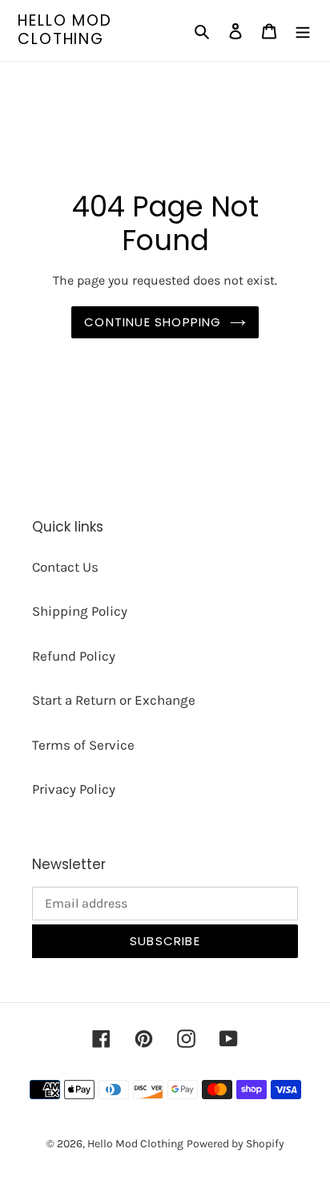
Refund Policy (73, 656)
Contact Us (65, 567)
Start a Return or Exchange (113, 700)
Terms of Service (83, 745)
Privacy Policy (73, 789)
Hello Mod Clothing (65, 30)
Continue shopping (152, 321)
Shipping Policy (79, 611)
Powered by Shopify (235, 1143)
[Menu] (303, 30)
